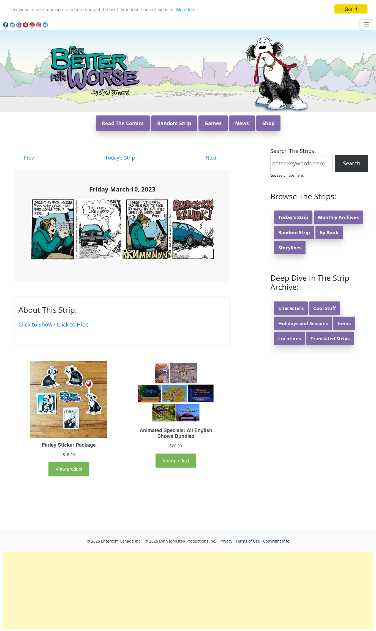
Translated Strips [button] (330, 338)
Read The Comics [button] (123, 123)
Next (214, 157)
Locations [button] (289, 338)
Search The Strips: (293, 151)
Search (351, 163)
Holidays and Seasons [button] (303, 323)
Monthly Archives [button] (338, 217)
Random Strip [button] (174, 123)
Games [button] (213, 123)
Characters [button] (291, 308)
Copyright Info (276, 541)
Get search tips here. (287, 175)
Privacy (225, 541)
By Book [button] (329, 232)
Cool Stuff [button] (324, 308)
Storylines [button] (289, 247)
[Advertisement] (188, 590)
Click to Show (35, 324)
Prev (25, 157)
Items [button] (344, 323)
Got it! (351, 9)
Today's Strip (120, 157)
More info (185, 9)
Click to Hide (73, 324)
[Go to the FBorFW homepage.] (94, 70)
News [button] (242, 123)
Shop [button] (268, 123)
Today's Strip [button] (293, 217)
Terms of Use (248, 541)
